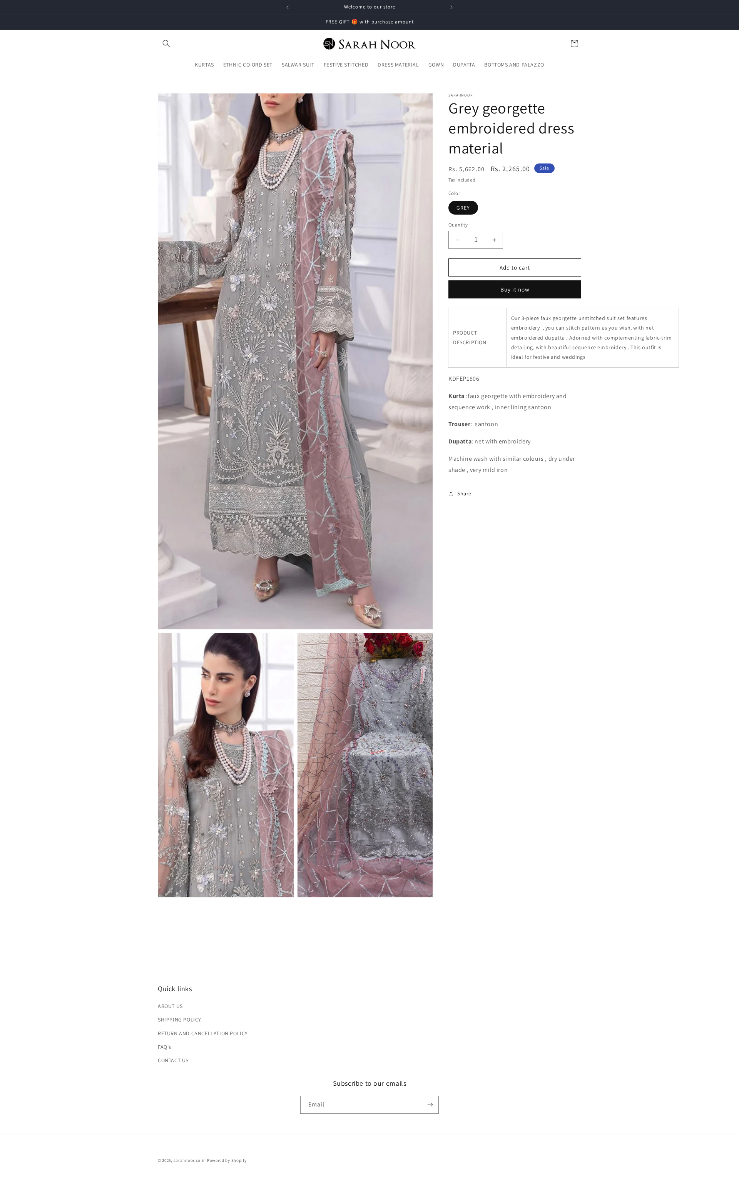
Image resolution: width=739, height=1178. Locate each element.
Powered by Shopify (227, 1160)
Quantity (458, 225)
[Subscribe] (429, 1105)
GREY (463, 207)
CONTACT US (173, 1060)
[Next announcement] (451, 7)
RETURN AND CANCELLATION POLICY (203, 1033)
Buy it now (515, 289)
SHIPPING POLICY (179, 1019)
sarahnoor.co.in (190, 1160)
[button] (166, 43)
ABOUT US (170, 1006)
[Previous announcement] (287, 7)
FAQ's (164, 1046)
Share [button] (464, 493)
